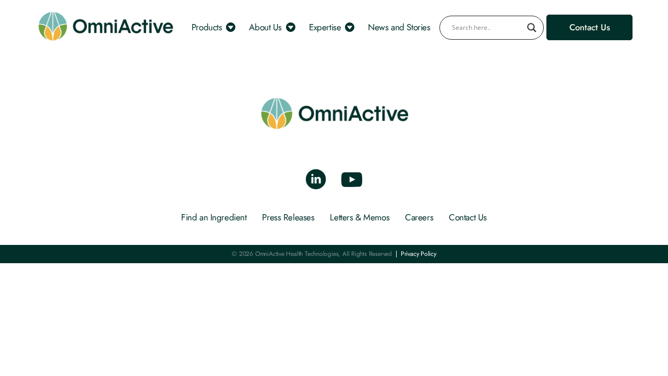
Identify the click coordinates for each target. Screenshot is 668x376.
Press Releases (288, 217)
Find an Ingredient (213, 217)
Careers (419, 217)
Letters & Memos (359, 217)
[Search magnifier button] (531, 27)
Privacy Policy (418, 254)
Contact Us (468, 217)
